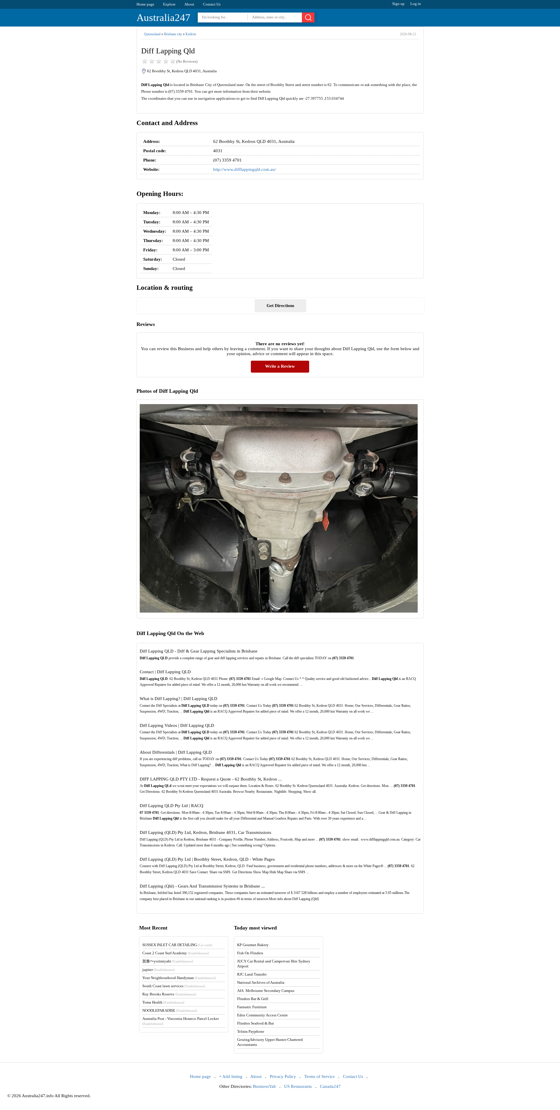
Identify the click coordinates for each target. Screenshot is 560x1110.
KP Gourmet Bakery (253, 945)
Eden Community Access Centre (262, 1015)
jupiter (158, 969)
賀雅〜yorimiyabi (167, 961)
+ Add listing (230, 1076)
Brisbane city (173, 34)
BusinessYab (264, 1086)
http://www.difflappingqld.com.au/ (244, 169)
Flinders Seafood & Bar (255, 1023)
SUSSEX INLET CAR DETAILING (177, 945)
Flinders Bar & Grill (252, 999)
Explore (169, 4)
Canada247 (330, 1086)
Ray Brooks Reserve (169, 994)
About (189, 4)
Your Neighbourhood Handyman (179, 978)
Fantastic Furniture (252, 1007)
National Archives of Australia (260, 982)
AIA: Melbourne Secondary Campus (265, 990)
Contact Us (211, 4)
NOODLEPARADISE (169, 1010)
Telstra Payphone (250, 1031)
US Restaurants (298, 1086)
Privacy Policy (283, 1076)
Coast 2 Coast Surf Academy (175, 953)
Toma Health (163, 1002)
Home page (145, 4)
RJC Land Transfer (252, 974)
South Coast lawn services (173, 986)
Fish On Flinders (250, 953)
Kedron (191, 34)
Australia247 (163, 17)
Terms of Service (319, 1076)
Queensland (152, 34)
